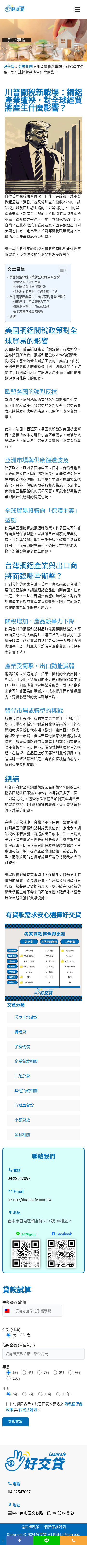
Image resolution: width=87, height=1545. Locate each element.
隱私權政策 (30, 1527)
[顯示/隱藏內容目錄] (60, 270)
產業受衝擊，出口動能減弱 (31, 306)
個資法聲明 (28, 1410)
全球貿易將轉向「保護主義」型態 (36, 291)
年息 (6, 1367)
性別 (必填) (11, 1330)
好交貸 (9, 67)
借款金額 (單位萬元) (18, 1345)
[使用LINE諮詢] (46, 1540)
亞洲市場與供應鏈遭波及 (30, 286)
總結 (12, 317)
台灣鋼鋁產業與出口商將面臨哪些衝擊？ (37, 297)
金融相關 (25, 67)
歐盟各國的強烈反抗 (27, 282)
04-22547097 (19, 1492)
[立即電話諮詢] (73, 1540)
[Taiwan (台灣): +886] (8, 1310)
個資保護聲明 (55, 1527)
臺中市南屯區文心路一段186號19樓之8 (41, 1513)
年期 (6, 1388)
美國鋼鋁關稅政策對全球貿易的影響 (34, 277)
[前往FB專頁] (19, 1540)
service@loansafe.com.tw (29, 1199)
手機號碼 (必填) (15, 1302)
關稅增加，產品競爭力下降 (31, 301)
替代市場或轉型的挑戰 (28, 311)
